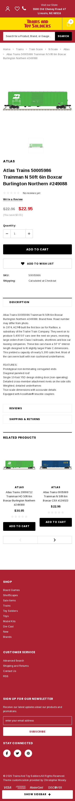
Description (19, 302)
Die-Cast (8, 626)
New (6, 631)
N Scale (53, 49)
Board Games (11, 590)
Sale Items (9, 600)
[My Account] (8, 8)
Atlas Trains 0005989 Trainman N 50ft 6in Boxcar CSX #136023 (55, 496)
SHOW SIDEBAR (35, 794)
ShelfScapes (10, 595)
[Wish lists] (17, 8)
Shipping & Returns (24, 419)
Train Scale (36, 49)
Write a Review (12, 199)
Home (6, 49)
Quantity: (9, 225)
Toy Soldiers (10, 610)
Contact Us (9, 671)
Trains (19, 49)
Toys (6, 616)
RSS (6, 676)
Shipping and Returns (16, 665)
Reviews (15, 408)
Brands (7, 637)
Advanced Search (13, 660)
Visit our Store (49, 9)
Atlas (66, 49)
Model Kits (9, 621)
